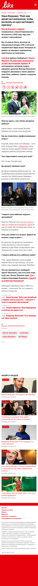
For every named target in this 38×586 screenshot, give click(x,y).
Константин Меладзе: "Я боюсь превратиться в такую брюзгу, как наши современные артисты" (18, 468)
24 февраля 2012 (21, 12)
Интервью (11, 12)
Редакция (4, 514)
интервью (23, 337)
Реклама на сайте (7, 510)
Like (31, 275)
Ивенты (3, 512)
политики (24, 333)
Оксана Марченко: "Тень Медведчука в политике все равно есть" (18, 308)
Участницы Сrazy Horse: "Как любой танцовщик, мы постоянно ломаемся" (15, 418)
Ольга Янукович (9, 337)
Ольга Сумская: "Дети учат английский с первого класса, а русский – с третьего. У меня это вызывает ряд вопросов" (18, 299)
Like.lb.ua (5, 58)
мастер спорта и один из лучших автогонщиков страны (17, 223)
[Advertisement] (19, 357)
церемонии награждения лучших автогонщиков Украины (17, 62)
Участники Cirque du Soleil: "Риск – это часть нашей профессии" (18, 494)
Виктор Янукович (9, 333)
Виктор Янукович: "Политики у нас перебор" (18, 394)
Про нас (4, 508)
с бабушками (22, 146)
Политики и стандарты (8, 516)
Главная (3, 12)
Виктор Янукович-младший (12, 29)
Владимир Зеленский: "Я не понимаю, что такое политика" (18, 316)
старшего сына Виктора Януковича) (18, 279)
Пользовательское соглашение (11, 518)
